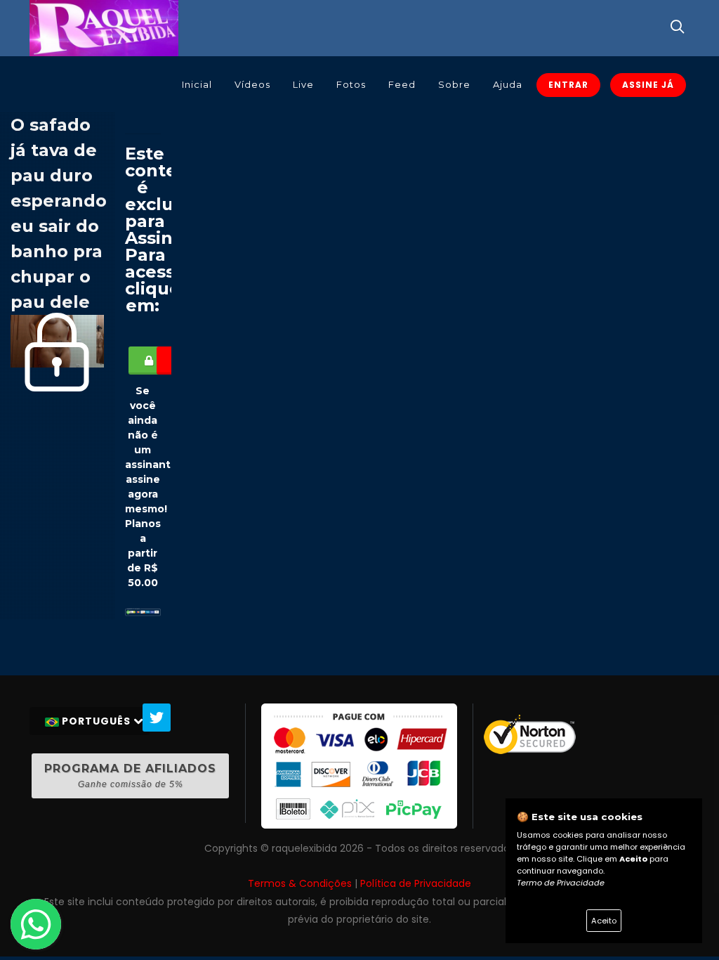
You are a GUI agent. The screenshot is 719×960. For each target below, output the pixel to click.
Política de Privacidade (415, 883)
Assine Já (648, 85)
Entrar (568, 85)
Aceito (603, 920)
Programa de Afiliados (130, 775)
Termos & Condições (300, 883)
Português (96, 721)
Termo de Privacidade (561, 882)
